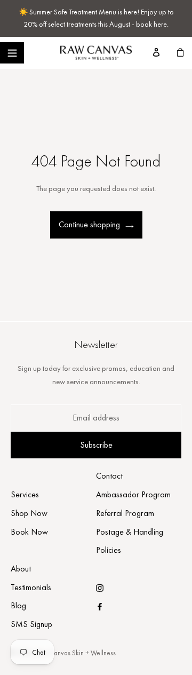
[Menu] (12, 52)
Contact (109, 475)
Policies (108, 549)
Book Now (29, 531)
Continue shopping (89, 224)
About (21, 568)
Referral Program (125, 513)
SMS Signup (31, 624)
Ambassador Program (133, 494)
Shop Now (29, 513)
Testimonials (31, 587)
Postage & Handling (129, 531)
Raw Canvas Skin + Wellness (76, 652)
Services (25, 494)
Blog (18, 605)
